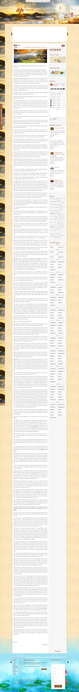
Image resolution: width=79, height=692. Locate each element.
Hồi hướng (52, 207)
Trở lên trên (44, 644)
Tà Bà (56, 226)
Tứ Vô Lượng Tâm (53, 230)
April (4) (52, 397)
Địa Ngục (51, 236)
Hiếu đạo (51, 204)
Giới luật (62, 202)
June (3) (52, 394)
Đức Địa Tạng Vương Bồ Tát (56, 141)
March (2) (60, 379)
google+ (53, 50)
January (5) (60, 399)
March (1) (60, 267)
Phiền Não (56, 216)
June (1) (52, 289)
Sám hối (56, 219)
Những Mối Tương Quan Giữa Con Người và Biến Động (57, 154)
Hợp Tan (60, 207)
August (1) (52, 277)
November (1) (53, 261)
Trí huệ (62, 225)
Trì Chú (59, 225)
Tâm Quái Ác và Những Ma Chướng (59, 181)
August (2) (52, 373)
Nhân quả (59, 213)
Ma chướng (52, 211)
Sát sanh (60, 219)
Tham (55, 222)
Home (21, 657)
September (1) (61, 261)
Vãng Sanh (52, 233)
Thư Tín (14, 669)
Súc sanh (60, 220)
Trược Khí (57, 167)
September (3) (61, 407)
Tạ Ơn (61, 228)
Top (65, 657)
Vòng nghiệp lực (58, 233)
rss (57, 50)
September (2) (61, 353)
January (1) (60, 252)
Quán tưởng (60, 217)
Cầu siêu (58, 201)
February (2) (53, 381)
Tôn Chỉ (14, 664)
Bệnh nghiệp (60, 198)
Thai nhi (51, 222)
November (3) (61, 386)
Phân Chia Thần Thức (59, 128)
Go (63, 46)
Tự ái (61, 231)
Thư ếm (62, 222)
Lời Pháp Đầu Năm (58, 210)
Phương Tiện (61, 216)
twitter (55, 50)
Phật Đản (56, 217)
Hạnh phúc (60, 205)
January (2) (60, 363)
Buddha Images (16, 667)
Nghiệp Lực (53, 213)
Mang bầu (57, 211)
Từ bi (58, 230)
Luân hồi (60, 208)
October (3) (52, 407)
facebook (50, 50)
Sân (63, 219)
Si (63, 217)
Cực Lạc (62, 201)
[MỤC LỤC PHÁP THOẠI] (1, 117)
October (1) (60, 274)
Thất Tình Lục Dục (60, 223)
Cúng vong (53, 201)
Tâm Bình (57, 228)
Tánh (59, 227)
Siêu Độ (51, 219)
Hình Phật (60, 204)
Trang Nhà (15, 662)
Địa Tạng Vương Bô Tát (58, 236)
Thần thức (51, 225)
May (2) (60, 376)
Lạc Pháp (52, 210)
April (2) (52, 379)
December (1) (53, 274)
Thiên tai (58, 222)
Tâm (62, 227)
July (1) (52, 264)
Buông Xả (52, 198)
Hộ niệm (56, 207)
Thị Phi (55, 225)
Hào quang (56, 204)
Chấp (64, 198)
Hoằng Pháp (15, 665)
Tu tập (52, 227)
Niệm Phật (52, 216)
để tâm (55, 237)
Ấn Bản (58, 237)
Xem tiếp (44, 669)
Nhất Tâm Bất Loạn (61, 214)
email (60, 50)
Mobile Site (15, 671)
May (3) (60, 394)
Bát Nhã (55, 198)
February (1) (61, 247)
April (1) (52, 267)
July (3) (60, 391)
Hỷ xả (64, 207)
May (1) (52, 247)
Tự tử (61, 230)
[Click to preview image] (30, 62)
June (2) (52, 412)
